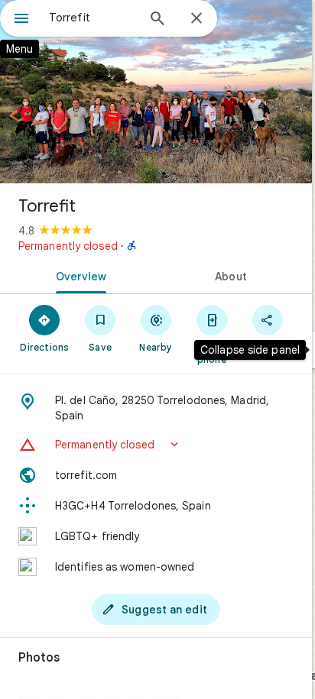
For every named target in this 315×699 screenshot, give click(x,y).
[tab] (78, 275)
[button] (156, 444)
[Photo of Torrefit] (156, 91)
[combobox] (92, 17)
